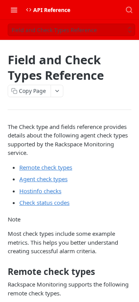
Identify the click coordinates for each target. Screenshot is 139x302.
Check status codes (44, 202)
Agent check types (43, 179)
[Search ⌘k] (129, 9)
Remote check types (45, 167)
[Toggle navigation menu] (14, 9)
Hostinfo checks (40, 191)
